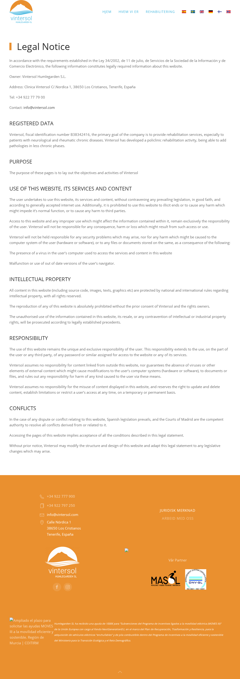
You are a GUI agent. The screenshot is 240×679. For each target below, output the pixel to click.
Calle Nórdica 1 (59, 522)
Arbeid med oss (178, 518)
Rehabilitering (160, 11)
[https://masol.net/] (165, 578)
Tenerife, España (60, 534)
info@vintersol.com (39, 107)
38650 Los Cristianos (64, 528)
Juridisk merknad (177, 510)
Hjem (107, 11)
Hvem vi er (129, 11)
